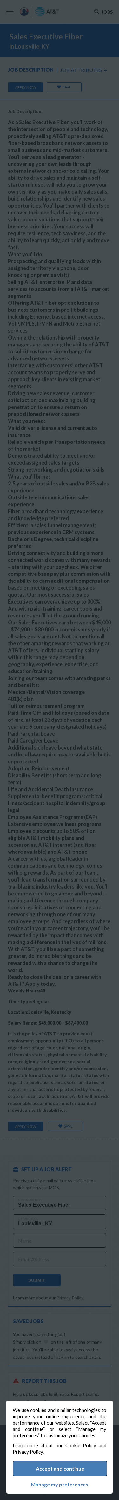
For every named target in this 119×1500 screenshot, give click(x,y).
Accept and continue (60, 1469)
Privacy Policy (28, 1452)
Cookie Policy (80, 1445)
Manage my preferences (59, 1484)
